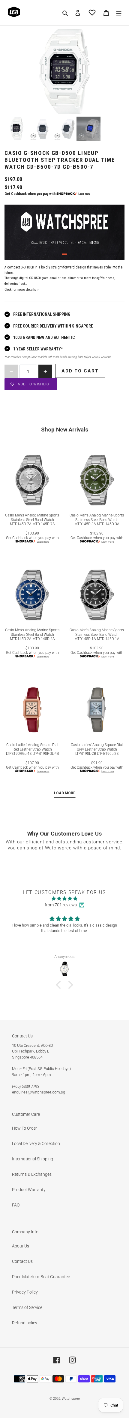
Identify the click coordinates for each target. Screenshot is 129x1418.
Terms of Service (27, 1307)
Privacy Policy (25, 1292)
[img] (64, 898)
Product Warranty (29, 1189)
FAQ (16, 1205)
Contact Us (22, 1261)
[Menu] (118, 12)
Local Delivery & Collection (36, 1143)
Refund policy (24, 1322)
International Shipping (32, 1158)
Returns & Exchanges (32, 1174)
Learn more (84, 193)
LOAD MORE (64, 793)
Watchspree (71, 1399)
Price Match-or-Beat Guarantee (41, 1276)
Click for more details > (21, 289)
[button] (60, 984)
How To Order (24, 1128)
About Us (20, 1246)
